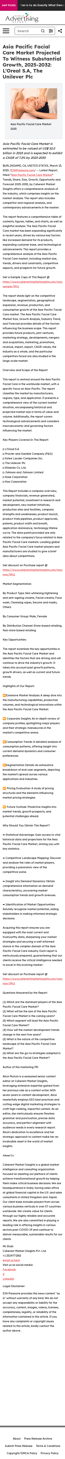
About (17, 1438)
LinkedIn (8, 1278)
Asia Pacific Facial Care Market (31, 175)
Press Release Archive (38, 1438)
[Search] (43, 31)
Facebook (9, 1269)
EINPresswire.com (22, 170)
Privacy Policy (49, 1453)
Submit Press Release (18, 1446)
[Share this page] (60, 31)
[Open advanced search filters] (51, 31)
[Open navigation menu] (6, 31)
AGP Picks (9, 5)
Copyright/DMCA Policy (22, 1453)
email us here (11, 1260)
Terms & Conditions (48, 1446)
